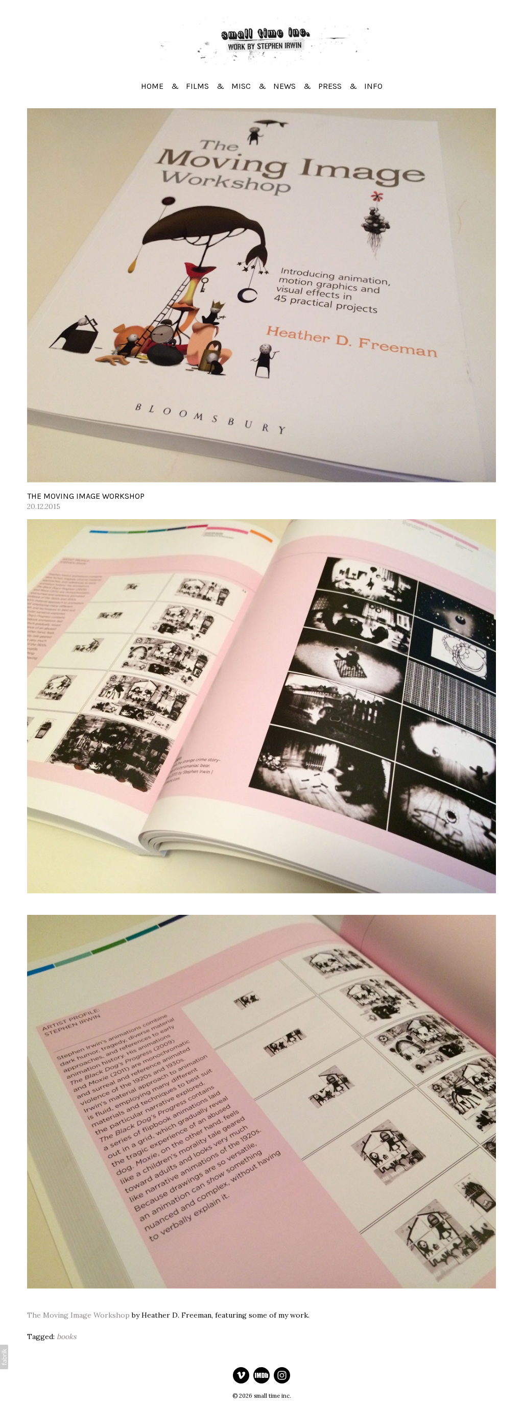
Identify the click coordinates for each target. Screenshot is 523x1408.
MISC (241, 86)
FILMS (197, 86)
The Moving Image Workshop (78, 1315)
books (66, 1336)
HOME (152, 86)
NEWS (284, 86)
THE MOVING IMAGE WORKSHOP (86, 496)
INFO (373, 86)
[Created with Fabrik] (4, 1357)
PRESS (330, 86)
